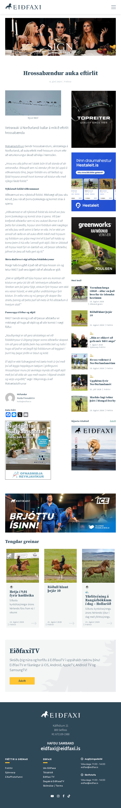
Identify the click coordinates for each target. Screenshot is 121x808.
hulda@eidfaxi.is (24, 401)
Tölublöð (48, 772)
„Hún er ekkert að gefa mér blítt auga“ (103, 339)
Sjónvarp (10, 772)
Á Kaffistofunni (14, 776)
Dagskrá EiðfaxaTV (53, 781)
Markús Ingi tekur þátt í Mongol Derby (103, 399)
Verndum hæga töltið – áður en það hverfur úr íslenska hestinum (102, 293)
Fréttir (9, 767)
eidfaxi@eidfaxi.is (60, 748)
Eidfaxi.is (23, 6)
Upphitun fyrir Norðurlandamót (100, 382)
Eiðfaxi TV (49, 776)
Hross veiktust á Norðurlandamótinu (102, 361)
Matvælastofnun (14, 146)
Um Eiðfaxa (49, 767)
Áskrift (113, 421)
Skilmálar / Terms (53, 785)
